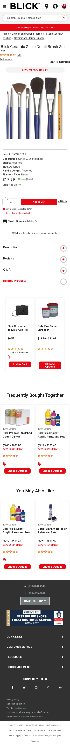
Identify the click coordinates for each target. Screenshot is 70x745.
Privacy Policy (13, 699)
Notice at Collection (16, 704)
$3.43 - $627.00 (12, 445)
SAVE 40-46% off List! (35, 69)
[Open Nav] (4, 6)
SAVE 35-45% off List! (48, 545)
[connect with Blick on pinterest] (48, 689)
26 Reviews (6, 59)
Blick (3, 50)
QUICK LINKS (14, 636)
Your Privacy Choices (16, 708)
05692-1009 (19, 154)
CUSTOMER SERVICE (19, 646)
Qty (7, 198)
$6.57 (11, 338)
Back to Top (33, 601)
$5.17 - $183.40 (47, 445)
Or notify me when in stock (18, 213)
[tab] (35, 247)
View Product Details (60, 62)
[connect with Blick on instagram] (36, 689)
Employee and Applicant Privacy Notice (25, 716)
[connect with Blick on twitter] (24, 689)
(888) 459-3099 (37, 593)
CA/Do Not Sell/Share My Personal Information (28, 712)
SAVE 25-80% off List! (13, 449)
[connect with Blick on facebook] (12, 689)
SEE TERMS (49, 28)
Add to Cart (20, 364)
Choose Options (50, 365)
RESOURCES (14, 657)
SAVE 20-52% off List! (48, 449)
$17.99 (9, 179)
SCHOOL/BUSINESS (18, 667)
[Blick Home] (25, 6)
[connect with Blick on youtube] (60, 689)
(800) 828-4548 (37, 586)
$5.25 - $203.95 (47, 541)
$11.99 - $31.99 (47, 338)
